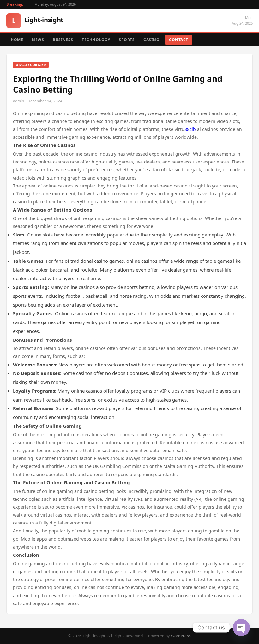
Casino (151, 39)
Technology (96, 39)
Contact (178, 39)
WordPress (181, 636)
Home (17, 39)
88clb (190, 129)
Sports (127, 39)
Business (63, 39)
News (38, 39)
